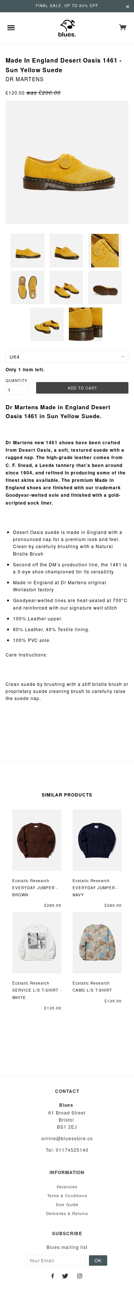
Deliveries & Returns (67, 1213)
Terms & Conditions (67, 1195)
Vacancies (67, 1186)
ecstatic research (31, 880)
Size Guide (67, 1204)
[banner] (67, 28)
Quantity (17, 380)
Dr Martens (25, 79)
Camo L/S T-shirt (92, 990)
